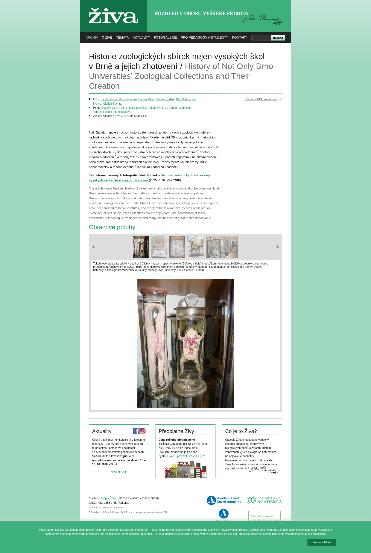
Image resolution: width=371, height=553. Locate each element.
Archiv (92, 37)
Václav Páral (146, 99)
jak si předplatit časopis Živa (187, 456)
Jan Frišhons (109, 99)
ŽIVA (113, 6)
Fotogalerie (165, 37)
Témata (122, 37)
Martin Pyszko (128, 99)
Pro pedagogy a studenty (204, 37)
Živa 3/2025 (122, 115)
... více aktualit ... (119, 471)
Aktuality (141, 37)
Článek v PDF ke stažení (261, 99)
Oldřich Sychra (112, 103)
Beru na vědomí (321, 542)
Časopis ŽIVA (107, 498)
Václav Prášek (165, 99)
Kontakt (239, 37)
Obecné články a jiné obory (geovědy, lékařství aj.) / (134, 107)
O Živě (107, 37)
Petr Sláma (183, 99)
